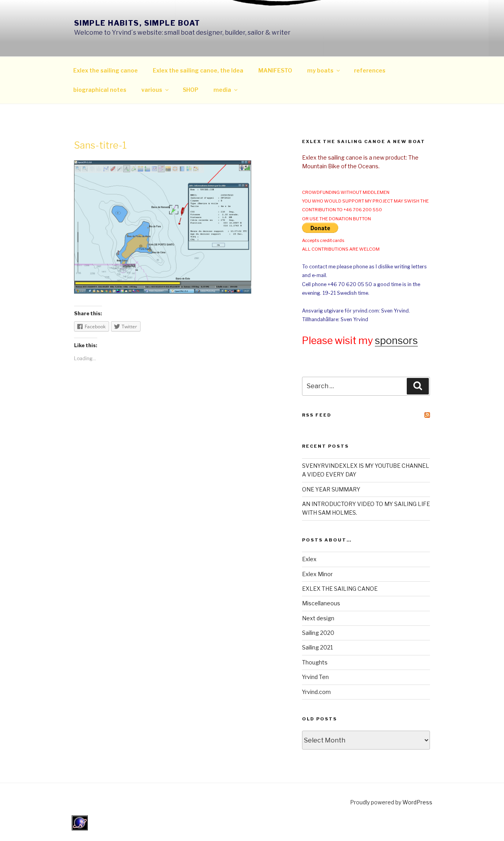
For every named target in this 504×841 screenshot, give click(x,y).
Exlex (309, 559)
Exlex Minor (317, 574)
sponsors (396, 340)
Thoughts (315, 662)
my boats (320, 70)
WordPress (417, 802)
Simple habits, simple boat (137, 23)
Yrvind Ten (315, 677)
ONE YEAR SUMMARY (331, 489)
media (222, 89)
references (369, 70)
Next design (318, 618)
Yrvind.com (316, 691)
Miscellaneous (321, 603)
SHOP (190, 89)
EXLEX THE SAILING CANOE (340, 588)
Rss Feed (317, 415)
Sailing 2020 (318, 632)
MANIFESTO (275, 70)
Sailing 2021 (317, 647)
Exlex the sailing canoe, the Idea (198, 70)
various (151, 89)
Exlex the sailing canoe (105, 70)
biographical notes (99, 89)
